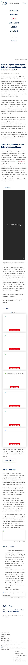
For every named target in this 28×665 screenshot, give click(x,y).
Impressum (14, 40)
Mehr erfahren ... (9, 460)
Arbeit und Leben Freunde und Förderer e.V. (21, 654)
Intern (16, 657)
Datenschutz (14, 38)
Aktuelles (17, 651)
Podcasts (14, 30)
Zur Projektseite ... (14, 330)
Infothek (14, 14)
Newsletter (14, 22)
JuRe (14, 18)
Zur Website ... (14, 387)
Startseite (14, 10)
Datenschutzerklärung (20, 661)
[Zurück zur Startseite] (5, 3)
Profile (14, 26)
